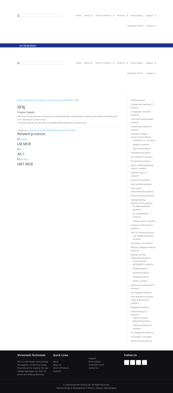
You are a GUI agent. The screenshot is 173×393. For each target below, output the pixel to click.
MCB (135, 268)
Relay (133, 307)
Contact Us (151, 25)
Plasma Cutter (139, 221)
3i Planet (90, 388)
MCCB (135, 272)
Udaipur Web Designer (106, 388)
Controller (135, 152)
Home (78, 15)
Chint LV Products (103, 15)
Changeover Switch (139, 111)
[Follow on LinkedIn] (144, 362)
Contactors (138, 140)
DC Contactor (137, 157)
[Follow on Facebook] (126, 362)
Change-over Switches (141, 104)
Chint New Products (140, 119)
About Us (88, 15)
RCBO (135, 277)
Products (121, 15)
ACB (132, 100)
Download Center (135, 25)
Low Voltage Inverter (142, 236)
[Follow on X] (138, 362)
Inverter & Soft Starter (141, 225)
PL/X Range (136, 292)
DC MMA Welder (140, 206)
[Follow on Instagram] (132, 362)
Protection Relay (140, 325)
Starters (136, 148)
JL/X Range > (136, 243)
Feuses (134, 180)
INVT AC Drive (137, 232)
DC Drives (135, 161)
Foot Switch (136, 184)
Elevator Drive (137, 172)
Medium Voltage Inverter (142, 247)
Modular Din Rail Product (35, 100)
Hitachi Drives (137, 195)
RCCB (135, 281)
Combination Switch (140, 126)
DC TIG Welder (139, 213)
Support (149, 15)
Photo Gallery (137, 15)
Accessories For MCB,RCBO (61, 100)
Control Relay (137, 311)
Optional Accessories (140, 285)
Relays (136, 144)
